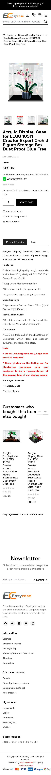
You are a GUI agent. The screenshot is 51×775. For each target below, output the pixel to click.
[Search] (45, 22)
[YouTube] (26, 623)
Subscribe (39, 580)
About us (7, 658)
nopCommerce (26, 762)
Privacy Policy (9, 648)
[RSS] (19, 623)
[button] (45, 411)
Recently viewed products (16, 683)
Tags (33, 242)
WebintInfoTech (26, 765)
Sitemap (7, 638)
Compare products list (14, 688)
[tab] (15, 242)
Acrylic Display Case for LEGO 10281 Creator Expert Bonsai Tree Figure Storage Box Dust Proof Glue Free (10, 468)
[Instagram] (32, 623)
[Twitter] (12, 623)
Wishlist (6, 727)
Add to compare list (16, 216)
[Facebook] (5, 623)
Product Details (15, 242)
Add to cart (27, 202)
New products (10, 692)
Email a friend (13, 221)
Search (6, 678)
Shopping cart (10, 722)
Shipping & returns (12, 643)
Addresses (8, 717)
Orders (6, 712)
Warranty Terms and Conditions (18, 653)
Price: (6, 162)
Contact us (8, 663)
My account (8, 708)
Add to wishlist (14, 211)
